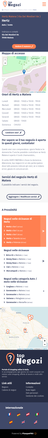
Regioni (5, 387)
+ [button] (5, 59)
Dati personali (32, 393)
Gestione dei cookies (35, 396)
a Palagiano (15, 298)
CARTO (45, 349)
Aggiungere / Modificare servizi (22, 197)
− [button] (5, 63)
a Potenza (13, 242)
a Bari (11, 226)
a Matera (14, 255)
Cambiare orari (12, 132)
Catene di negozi (9, 390)
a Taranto (13, 238)
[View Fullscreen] (3, 310)
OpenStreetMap (41, 92)
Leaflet (32, 92)
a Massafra (16, 302)
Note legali (30, 390)
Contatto (29, 387)
